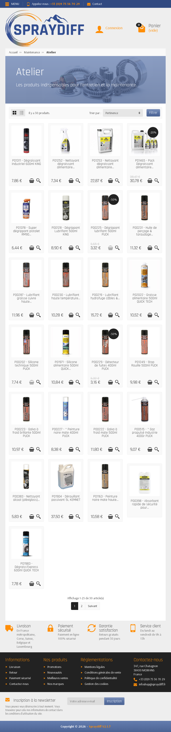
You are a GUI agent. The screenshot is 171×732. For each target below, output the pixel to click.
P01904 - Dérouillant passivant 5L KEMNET (65, 498)
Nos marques (55, 684)
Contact (97, 4)
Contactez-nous (18, 684)
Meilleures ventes (57, 678)
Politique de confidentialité (101, 678)
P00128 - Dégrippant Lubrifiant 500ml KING (66, 231)
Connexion (114, 27)
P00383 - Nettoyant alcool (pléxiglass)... (26, 498)
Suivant (92, 606)
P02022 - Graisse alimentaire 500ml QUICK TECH (144, 298)
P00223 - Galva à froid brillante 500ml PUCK (26, 432)
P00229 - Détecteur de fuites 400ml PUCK (105, 365)
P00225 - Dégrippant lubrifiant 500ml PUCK (105, 231)
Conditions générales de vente (103, 672)
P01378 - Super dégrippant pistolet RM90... (26, 231)
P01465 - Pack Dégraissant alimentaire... (144, 163)
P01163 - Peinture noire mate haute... (105, 498)
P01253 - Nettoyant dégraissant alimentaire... (105, 163)
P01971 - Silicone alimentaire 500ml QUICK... (65, 365)
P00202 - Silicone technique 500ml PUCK (26, 365)
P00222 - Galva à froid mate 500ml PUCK (105, 432)
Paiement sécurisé (20, 678)
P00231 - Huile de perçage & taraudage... (145, 231)
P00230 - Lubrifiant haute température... (65, 296)
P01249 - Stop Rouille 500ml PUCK (144, 364)
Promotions (54, 667)
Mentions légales (95, 667)
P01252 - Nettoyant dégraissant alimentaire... (66, 163)
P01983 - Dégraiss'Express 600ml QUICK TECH (26, 566)
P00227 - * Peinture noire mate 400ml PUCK (65, 432)
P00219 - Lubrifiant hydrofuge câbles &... (105, 296)
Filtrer (153, 112)
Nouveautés (54, 672)
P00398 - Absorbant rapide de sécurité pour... (145, 504)
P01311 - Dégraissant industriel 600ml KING (26, 162)
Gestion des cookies (96, 684)
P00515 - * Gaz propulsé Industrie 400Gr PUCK (144, 432)
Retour (13, 672)
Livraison (14, 667)
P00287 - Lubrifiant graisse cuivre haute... (26, 298)
